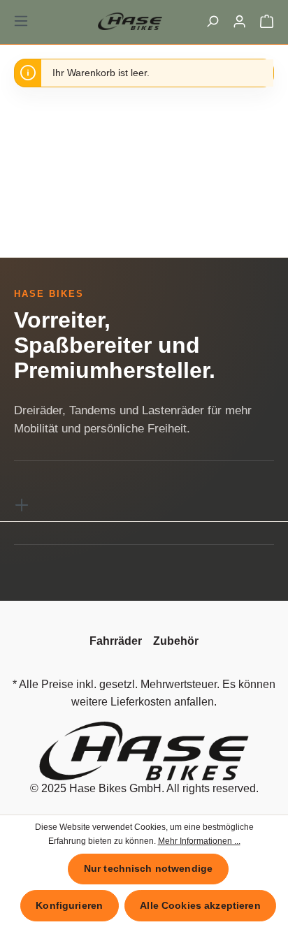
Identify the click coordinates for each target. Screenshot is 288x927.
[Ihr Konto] (239, 21)
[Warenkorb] (267, 21)
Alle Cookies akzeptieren (200, 905)
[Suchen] (212, 21)
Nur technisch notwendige (148, 868)
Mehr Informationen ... (199, 841)
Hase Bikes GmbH (115, 788)
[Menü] (21, 21)
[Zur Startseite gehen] (144, 21)
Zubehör (176, 641)
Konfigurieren (69, 905)
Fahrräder (115, 641)
